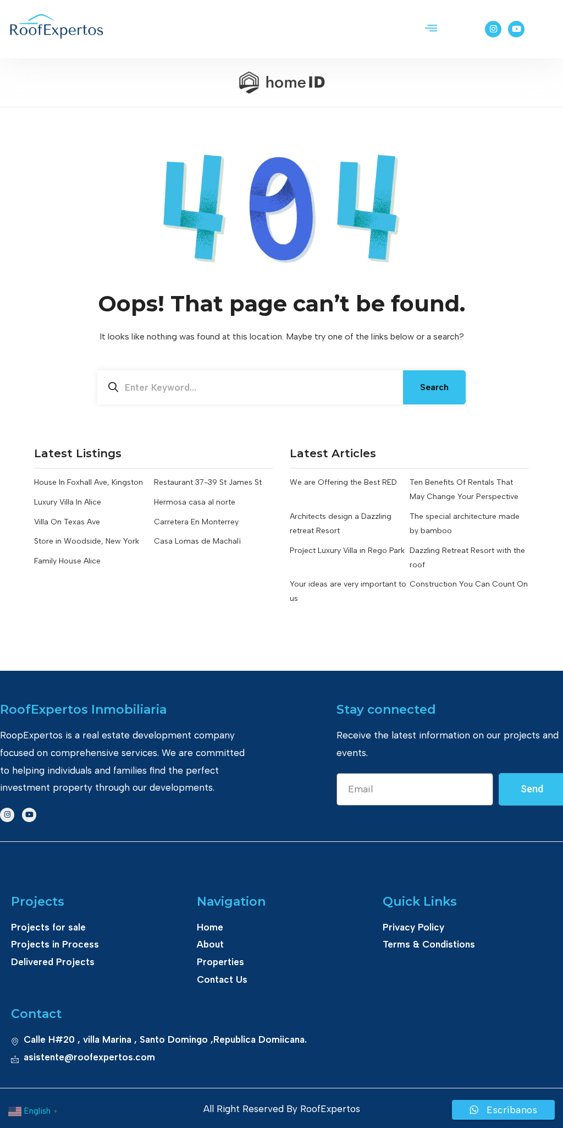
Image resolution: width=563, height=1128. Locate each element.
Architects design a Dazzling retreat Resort (340, 523)
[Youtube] (516, 29)
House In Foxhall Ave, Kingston (88, 482)
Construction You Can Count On (469, 584)
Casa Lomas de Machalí (197, 541)
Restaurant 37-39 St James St (208, 482)
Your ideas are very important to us (348, 591)
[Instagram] (493, 29)
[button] (431, 29)
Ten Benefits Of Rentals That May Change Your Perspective (464, 489)
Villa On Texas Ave (67, 522)
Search (434, 387)
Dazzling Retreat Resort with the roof (467, 558)
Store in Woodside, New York (86, 541)
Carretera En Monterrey (196, 522)
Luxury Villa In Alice (67, 502)
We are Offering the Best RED (343, 482)
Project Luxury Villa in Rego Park (347, 550)
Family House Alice (67, 561)
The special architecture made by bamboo (465, 523)
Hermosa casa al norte (194, 502)
